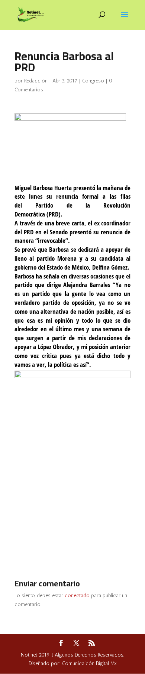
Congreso (93, 81)
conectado (77, 595)
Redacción (36, 81)
